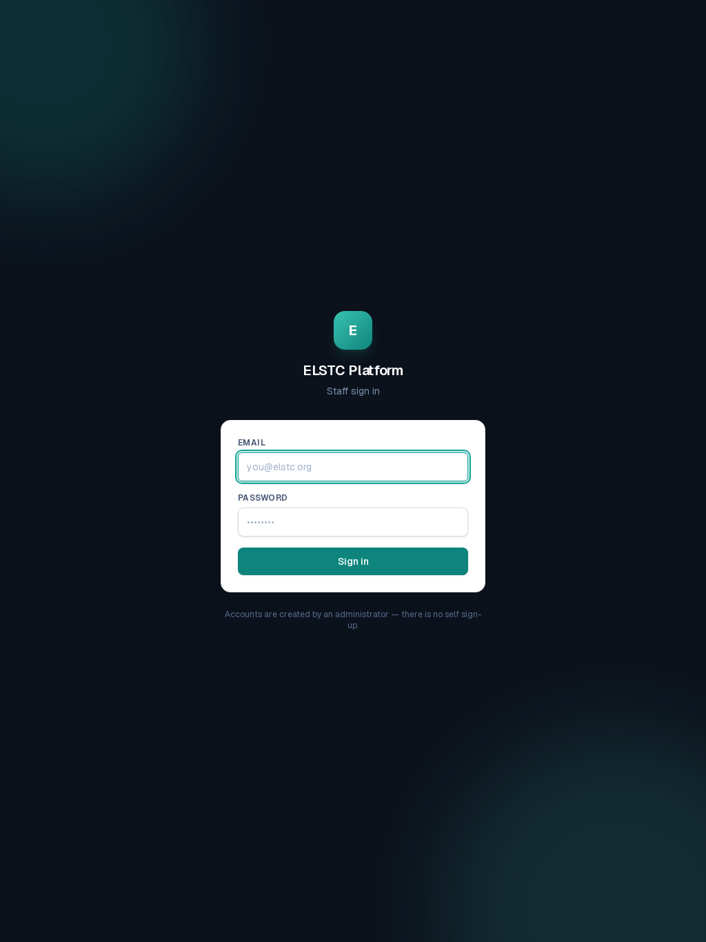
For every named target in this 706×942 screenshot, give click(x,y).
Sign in (353, 561)
